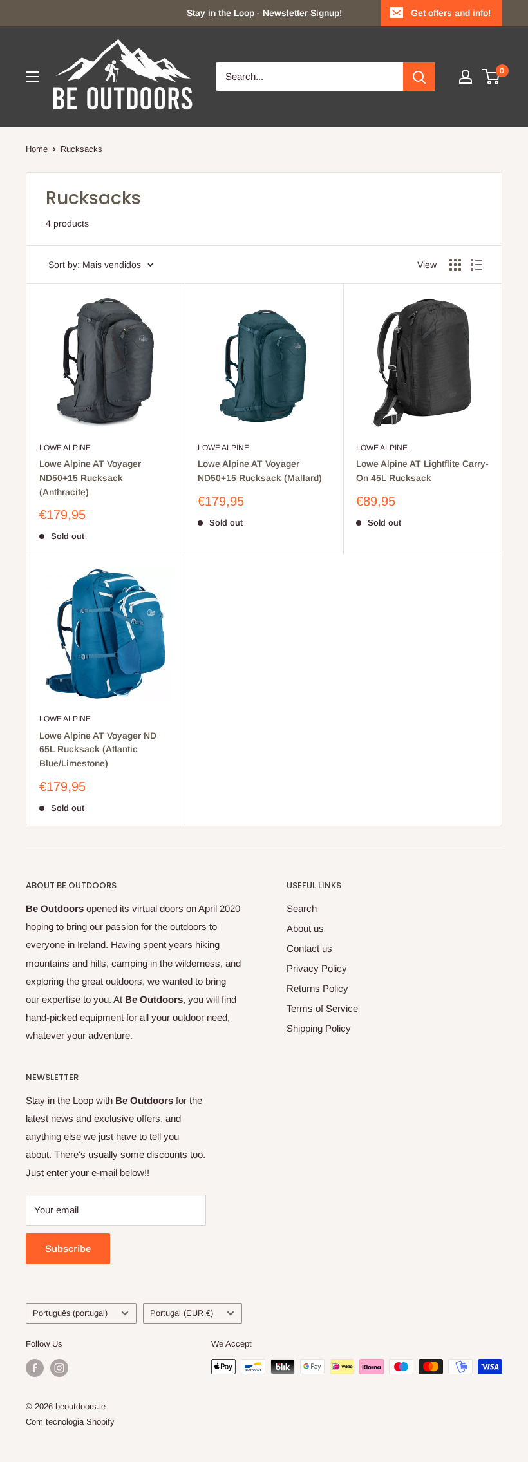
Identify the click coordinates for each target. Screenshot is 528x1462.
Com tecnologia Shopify (70, 1422)
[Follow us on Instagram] (59, 1368)
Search (302, 908)
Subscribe (68, 1248)
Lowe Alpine (65, 447)
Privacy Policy (317, 968)
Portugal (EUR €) (181, 1313)
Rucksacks (81, 149)
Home (37, 149)
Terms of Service (322, 1008)
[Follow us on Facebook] (35, 1368)
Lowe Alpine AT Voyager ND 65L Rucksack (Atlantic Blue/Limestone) (97, 749)
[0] (492, 76)
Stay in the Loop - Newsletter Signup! (264, 13)
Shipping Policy (319, 1028)
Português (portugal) (70, 1313)
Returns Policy (317, 988)
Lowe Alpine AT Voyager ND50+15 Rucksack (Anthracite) (90, 478)
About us (305, 928)
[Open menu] (32, 76)
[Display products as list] (476, 265)
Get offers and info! (451, 13)
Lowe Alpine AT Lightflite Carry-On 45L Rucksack (422, 471)
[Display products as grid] (455, 265)
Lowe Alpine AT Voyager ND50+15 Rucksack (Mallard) (260, 471)
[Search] (419, 76)
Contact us (309, 948)
